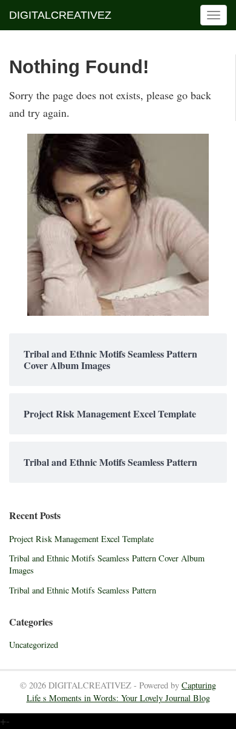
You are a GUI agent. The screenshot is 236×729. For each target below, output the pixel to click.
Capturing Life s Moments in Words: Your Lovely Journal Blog (122, 691)
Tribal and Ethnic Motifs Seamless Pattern (82, 590)
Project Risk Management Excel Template (81, 538)
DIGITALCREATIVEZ (60, 15)
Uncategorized (33, 644)
